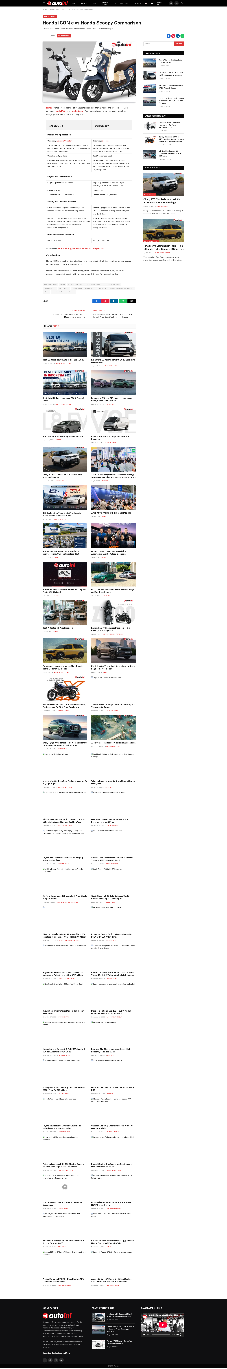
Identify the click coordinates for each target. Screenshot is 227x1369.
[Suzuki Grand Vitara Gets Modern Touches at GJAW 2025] (65, 995)
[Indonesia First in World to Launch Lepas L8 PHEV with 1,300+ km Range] (113, 918)
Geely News (110, 902)
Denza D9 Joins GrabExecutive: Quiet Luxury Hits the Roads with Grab (111, 1165)
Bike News (62, 1247)
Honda (49, 108)
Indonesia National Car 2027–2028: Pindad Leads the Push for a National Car (111, 1012)
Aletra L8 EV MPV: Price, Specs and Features (64, 436)
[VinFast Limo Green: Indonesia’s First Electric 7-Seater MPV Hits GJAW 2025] (113, 842)
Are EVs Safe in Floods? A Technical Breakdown (113, 743)
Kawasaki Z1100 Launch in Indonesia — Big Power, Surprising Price (110, 629)
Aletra (59, 440)
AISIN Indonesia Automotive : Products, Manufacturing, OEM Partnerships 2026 (61, 552)
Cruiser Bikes (63, 710)
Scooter (72, 292)
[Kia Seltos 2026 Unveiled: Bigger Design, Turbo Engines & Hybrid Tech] (113, 650)
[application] (162, 1325)
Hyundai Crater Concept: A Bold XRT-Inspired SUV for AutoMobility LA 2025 (64, 1050)
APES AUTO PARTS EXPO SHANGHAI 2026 (111, 513)
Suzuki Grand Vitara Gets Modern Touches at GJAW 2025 (63, 1012)
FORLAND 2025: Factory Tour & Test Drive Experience (62, 1203)
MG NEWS (106, 596)
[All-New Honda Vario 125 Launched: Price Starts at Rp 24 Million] (65, 880)
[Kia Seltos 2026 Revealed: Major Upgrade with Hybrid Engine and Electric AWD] (113, 1225)
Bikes (83, 3)
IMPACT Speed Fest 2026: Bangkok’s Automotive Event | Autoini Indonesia (108, 552)
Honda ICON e (61, 111)
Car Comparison (65, 1285)
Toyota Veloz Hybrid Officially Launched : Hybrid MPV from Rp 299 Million (62, 1127)
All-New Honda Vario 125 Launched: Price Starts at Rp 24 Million (65, 897)
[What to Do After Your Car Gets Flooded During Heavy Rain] (113, 765)
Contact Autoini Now (61, 1353)
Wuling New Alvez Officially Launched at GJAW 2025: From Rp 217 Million (64, 1088)
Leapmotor (109, 404)
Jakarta (46, 292)
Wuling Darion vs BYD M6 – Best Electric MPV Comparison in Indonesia (63, 1280)
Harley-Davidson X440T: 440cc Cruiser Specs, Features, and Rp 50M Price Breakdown (64, 705)
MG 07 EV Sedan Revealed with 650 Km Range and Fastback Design (112, 591)
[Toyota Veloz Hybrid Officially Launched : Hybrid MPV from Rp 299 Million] (65, 1110)
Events (136, 3)
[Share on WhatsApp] (182, 36)
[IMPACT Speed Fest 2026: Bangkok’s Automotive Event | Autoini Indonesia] (113, 535)
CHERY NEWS (63, 749)
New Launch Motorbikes (113, 634)
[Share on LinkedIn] (178, 36)
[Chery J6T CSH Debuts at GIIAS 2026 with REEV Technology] (65, 459)
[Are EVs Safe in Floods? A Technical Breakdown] (113, 727)
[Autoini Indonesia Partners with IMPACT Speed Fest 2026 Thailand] (65, 574)
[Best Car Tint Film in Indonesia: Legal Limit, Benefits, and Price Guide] (113, 1033)
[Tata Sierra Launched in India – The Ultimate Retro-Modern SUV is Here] (65, 650)
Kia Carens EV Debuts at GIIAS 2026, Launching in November (113, 361)
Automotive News (113, 284)
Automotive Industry (75, 284)
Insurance (124, 3)
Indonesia (103, 288)
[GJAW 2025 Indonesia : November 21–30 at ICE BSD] (113, 1071)
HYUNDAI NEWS (64, 1055)
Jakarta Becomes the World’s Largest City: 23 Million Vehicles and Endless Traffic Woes (64, 820)
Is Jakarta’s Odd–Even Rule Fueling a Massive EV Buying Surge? (65, 782)
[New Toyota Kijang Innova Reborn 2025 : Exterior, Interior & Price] (113, 803)
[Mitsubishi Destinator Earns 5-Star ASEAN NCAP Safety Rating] (113, 1186)
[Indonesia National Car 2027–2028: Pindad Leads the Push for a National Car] (113, 995)
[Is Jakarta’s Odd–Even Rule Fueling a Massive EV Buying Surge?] (65, 765)
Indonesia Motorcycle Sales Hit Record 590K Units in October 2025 (64, 1242)
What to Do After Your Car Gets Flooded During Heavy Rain (113, 782)
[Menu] (44, 3)
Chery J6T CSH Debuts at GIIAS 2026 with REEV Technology (62, 476)
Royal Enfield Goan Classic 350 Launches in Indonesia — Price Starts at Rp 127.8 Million (63, 973)
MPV (56, 631)
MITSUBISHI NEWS (114, 1208)
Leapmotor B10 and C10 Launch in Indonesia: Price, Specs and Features (111, 399)
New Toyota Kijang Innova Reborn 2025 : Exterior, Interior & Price (110, 820)
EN (60, 288)
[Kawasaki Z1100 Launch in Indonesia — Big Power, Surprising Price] (113, 612)
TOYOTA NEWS (112, 710)
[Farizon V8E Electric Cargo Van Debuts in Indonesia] (113, 420)
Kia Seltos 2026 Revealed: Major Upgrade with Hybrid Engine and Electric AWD (112, 1242)
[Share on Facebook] (169, 36)
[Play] (144, 1334)
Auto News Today (50, 284)
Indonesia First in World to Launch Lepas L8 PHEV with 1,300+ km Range (111, 935)
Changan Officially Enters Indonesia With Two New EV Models (112, 1127)
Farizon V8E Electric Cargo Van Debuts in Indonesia (110, 437)
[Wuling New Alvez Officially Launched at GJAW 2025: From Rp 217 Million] (65, 1071)
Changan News (113, 1132)
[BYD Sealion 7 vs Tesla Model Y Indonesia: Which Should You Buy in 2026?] (65, 497)
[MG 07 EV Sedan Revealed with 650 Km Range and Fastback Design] (113, 574)
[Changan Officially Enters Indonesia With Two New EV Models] (113, 1110)
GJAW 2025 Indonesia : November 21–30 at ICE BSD (112, 1088)
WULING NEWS (64, 1093)
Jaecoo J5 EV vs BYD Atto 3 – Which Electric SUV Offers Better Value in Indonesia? (111, 1280)
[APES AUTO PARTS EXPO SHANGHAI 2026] (113, 497)
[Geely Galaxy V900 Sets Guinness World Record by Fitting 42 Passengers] (113, 880)
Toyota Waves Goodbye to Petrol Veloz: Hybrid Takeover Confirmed (113, 705)
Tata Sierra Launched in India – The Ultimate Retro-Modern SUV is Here (63, 667)
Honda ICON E (77, 288)
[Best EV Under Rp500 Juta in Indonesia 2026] (65, 344)
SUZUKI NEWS (63, 1017)
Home (45, 10)
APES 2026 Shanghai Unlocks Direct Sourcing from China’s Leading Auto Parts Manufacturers (113, 476)
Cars (73, 3)
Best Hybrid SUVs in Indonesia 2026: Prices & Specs (64, 399)
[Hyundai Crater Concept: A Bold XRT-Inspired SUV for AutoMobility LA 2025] (65, 1033)
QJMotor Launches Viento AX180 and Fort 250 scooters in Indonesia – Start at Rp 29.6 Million (64, 935)
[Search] (181, 3)
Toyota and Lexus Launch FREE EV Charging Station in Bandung (63, 859)
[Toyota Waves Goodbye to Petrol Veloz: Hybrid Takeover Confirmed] (113, 689)
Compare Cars (60, 519)
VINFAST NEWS (112, 864)
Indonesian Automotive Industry (122, 288)
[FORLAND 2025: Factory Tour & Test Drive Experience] (65, 1186)
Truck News (63, 1208)
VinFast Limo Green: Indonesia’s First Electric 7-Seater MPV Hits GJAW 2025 (112, 859)
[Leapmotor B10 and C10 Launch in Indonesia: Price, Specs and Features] (113, 382)
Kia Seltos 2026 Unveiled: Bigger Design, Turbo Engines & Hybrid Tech (113, 667)
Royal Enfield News (67, 979)
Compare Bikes (54, 10)
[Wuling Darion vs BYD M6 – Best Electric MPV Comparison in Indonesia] (65, 1263)
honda (66, 288)
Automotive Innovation (94, 284)
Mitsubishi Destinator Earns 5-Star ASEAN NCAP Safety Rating (111, 1203)
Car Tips (110, 787)
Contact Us (160, 3)
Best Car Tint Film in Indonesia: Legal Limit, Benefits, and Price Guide (111, 1050)
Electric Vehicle (105, 3)
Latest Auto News (59, 292)
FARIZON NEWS (110, 442)
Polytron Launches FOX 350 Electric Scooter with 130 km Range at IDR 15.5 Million (64, 1165)
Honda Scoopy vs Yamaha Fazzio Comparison (81, 248)
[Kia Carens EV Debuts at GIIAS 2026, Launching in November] (113, 344)
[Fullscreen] (181, 1334)
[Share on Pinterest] (173, 36)
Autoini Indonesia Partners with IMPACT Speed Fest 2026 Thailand (64, 591)
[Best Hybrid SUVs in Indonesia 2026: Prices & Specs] (65, 382)
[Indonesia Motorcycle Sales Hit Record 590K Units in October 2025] (65, 1225)
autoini (62, 284)
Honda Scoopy (77, 111)
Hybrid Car (112, 940)
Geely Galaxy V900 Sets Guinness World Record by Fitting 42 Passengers (110, 897)
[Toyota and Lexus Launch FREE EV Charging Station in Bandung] (65, 842)
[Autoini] (57, 3)
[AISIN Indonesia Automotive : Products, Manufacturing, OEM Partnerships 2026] (65, 535)
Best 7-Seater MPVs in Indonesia (58, 628)
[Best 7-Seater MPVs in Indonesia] (65, 612)
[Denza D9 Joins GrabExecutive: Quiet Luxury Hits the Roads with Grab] (113, 1148)
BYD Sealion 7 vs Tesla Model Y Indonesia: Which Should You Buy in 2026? (62, 514)
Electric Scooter (50, 288)
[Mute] (177, 1334)
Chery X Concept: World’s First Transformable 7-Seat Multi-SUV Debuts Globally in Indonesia (112, 973)
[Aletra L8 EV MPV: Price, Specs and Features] (65, 420)
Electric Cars (111, 366)
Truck (93, 3)
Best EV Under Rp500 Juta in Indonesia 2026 (63, 360)
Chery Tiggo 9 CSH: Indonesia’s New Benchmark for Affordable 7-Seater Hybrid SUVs (65, 744)
